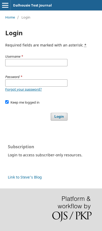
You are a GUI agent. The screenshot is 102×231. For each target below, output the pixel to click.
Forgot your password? (23, 89)
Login (59, 117)
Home (10, 17)
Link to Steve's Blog (25, 177)
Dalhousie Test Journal (32, 5)
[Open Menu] (5, 5)
